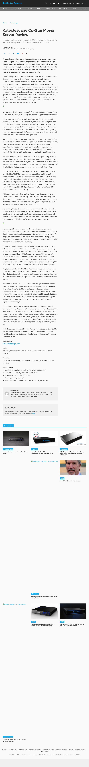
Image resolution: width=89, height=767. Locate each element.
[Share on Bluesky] (18, 53)
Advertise (31, 749)
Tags (26, 749)
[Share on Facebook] (9, 53)
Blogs (73, 9)
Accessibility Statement (80, 749)
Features (28, 9)
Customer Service (68, 3)
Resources (50, 9)
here (33, 413)
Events (39, 9)
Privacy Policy (37, 749)
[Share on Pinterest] (22, 53)
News (5, 9)
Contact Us (21, 749)
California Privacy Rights (48, 749)
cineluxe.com (33, 396)
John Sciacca (8, 47)
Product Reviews (8, 449)
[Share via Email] (26, 53)
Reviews (83, 9)
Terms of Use (58, 749)
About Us (4, 749)
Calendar (63, 9)
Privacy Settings (44, 751)
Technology (16, 9)
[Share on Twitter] (5, 53)
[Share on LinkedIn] (13, 53)
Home (5, 23)
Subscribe (79, 3)
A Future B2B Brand (12, 749)
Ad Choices (64, 749)
